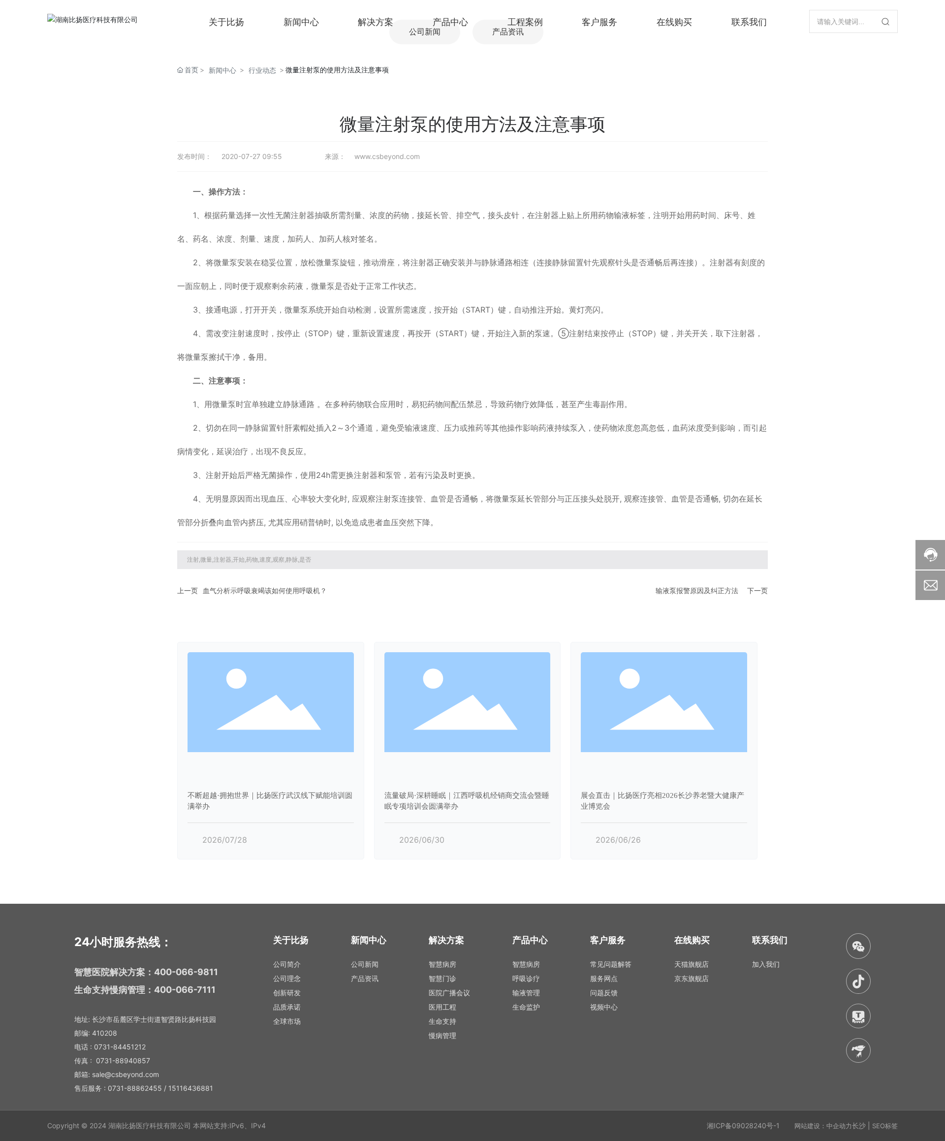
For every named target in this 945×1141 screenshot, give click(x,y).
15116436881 (190, 1088)
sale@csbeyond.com (125, 1074)
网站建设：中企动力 (823, 1126)
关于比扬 (226, 21)
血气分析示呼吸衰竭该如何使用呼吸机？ (265, 590)
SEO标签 (885, 1126)
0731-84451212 (120, 1047)
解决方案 (375, 21)
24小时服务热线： (123, 942)
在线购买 (674, 21)
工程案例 (525, 21)
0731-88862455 (135, 1088)
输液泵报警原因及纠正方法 (697, 590)
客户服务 (599, 21)
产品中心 (450, 21)
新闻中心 (301, 21)
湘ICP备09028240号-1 (743, 1125)
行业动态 (262, 70)
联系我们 (749, 21)
